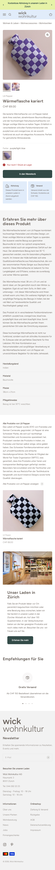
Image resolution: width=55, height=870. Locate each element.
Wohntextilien (45, 23)
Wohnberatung (10, 820)
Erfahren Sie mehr (20, 640)
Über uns (7, 809)
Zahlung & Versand (39, 809)
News (5, 825)
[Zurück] (3, 4)
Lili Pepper (8, 96)
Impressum (35, 830)
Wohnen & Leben (11, 23)
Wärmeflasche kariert (13, 538)
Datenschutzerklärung (40, 825)
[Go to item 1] (7, 87)
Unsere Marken (10, 814)
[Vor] (51, 4)
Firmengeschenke (11, 835)
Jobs (5, 830)
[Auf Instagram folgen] (5, 844)
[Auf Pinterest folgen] (12, 844)
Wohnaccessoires (29, 23)
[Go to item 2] (16, 87)
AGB (32, 820)
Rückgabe (35, 814)
